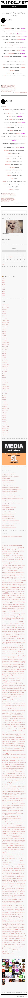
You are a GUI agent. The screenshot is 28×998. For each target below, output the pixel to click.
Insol (15, 718)
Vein (23, 905)
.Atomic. (9, 565)
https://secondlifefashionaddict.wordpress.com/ (11, 523)
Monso (4, 768)
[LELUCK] (5, 938)
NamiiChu (21, 773)
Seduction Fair (17, 824)
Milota (23, 764)
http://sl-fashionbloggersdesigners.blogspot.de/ (11, 503)
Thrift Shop (4, 891)
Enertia (6, 673)
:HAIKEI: (14, 578)
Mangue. (24, 754)
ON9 (3, 785)
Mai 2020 (4, 311)
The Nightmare (11, 883)
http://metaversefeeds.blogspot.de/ (9, 496)
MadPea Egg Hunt (21, 750)
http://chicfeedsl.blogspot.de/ (8, 480)
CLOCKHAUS (17, 634)
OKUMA (13, 782)
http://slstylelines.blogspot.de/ (8, 509)
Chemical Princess (7, 631)
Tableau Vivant (11, 851)
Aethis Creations (18, 584)
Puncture (4, 805)
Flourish (12, 690)
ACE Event (4, 582)
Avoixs (3, 601)
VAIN (15, 903)
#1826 (3, 293)
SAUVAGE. (19, 820)
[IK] (18, 935)
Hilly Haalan (12, 710)
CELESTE (19, 627)
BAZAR (8, 602)
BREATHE (14, 195)
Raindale (4, 808)
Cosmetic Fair (20, 638)
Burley (8, 621)
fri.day (12, 694)
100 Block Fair (12, 577)
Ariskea (23, 595)
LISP (14, 739)
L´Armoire (15, 748)
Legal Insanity (13, 735)
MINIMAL (7, 766)
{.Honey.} (14, 946)
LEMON (20, 735)
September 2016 (5, 391)
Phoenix (9, 793)
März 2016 (4, 402)
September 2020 (5, 307)
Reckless (22, 808)
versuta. (21, 907)
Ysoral (24, 924)
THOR (23, 890)
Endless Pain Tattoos (18, 671)
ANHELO (7, 591)
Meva (19, 760)
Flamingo (8, 688)
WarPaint (10, 90)
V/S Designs (10, 903)
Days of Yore (9, 653)
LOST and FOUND (7, 743)
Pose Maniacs (10, 800)
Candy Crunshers (15, 623)
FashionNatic (15, 685)
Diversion (4, 661)
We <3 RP (7, 914)
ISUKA (15, 720)
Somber (17, 833)
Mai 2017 (4, 377)
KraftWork (9, 728)
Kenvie (7, 726)
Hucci (22, 713)
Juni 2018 (4, 353)
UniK (10, 901)
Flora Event (7, 690)
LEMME (17, 735)
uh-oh (19, 899)
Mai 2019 (4, 333)
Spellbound (15, 836)
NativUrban (20, 775)
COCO (23, 634)
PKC (15, 794)
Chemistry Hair (15, 631)
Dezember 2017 (5, 364)
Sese (10, 827)
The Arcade (10, 857)
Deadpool (9, 656)
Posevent (16, 800)
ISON (12, 720)
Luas (21, 745)
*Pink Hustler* (15, 553)
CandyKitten (9, 625)
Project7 (20, 802)
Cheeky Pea (19, 629)
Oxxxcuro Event (9, 786)
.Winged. (9, 572)
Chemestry (23, 629)
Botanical (17, 618)
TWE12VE (4, 899)
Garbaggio (20, 697)
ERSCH (23, 675)
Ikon (23, 714)
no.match (9, 780)
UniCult (7, 901)
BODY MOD (20, 617)
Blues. (3, 617)
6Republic (17, 574)
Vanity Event (6, 905)
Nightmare (7, 779)
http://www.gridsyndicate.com (8, 516)
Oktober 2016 (5, 390)
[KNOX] (24, 935)
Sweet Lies (13, 849)
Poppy (11, 798)
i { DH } (21, 720)
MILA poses (10, 764)
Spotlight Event (10, 838)
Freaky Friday (4, 694)
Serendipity (19, 825)
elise (14, 667)
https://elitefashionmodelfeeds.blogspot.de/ (10, 520)
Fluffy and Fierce (23, 690)
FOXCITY (19, 692)
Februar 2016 (5, 404)
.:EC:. (8, 562)
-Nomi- (13, 559)
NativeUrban (15, 775)
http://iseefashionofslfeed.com (8, 493)
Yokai (22, 924)
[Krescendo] (10, 936)
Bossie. (14, 618)
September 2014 (5, 432)
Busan (11, 621)
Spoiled (22, 836)
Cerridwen (3, 629)
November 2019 (5, 322)
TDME (13, 855)
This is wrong (19, 890)
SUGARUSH (12, 843)
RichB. (13, 812)
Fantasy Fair (9, 683)
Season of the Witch (20, 822)
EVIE (18, 678)
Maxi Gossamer (13, 755)
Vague (13, 903)
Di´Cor (8, 661)
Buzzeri (20, 622)
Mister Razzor (12, 766)
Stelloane (15, 840)
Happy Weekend (13, 705)
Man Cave (16, 754)
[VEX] (9, 200)
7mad (17, 575)
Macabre (8, 750)
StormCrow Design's (5, 841)
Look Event (19, 741)
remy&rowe (4, 812)
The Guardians (16, 875)
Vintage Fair (18, 909)
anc (3, 591)
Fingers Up (19, 687)
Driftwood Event (18, 662)
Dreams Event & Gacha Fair (10, 662)
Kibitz (10, 726)
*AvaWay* (12, 550)
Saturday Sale (14, 820)
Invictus (3, 720)
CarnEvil (15, 625)
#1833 (3, 280)
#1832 (3, 282)
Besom (4, 608)
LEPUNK (12, 737)
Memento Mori (9, 757)
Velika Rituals (4, 907)
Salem (10, 818)
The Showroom (18, 886)
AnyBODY (9, 86)
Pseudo (8, 803)
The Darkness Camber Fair (7, 866)
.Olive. (22, 568)
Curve (23, 643)
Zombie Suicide (16, 926)
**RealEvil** (5, 550)
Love (21, 743)
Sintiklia (13, 831)
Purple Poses (13, 805)
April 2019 (4, 335)
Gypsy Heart (20, 703)
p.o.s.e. (18, 786)
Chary (7, 629)
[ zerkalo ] (6, 946)
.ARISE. (13, 85)
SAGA (16, 816)
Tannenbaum (22, 853)
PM (21, 794)
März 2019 (4, 337)
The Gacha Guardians (17, 872)
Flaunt (22, 688)
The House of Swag (13, 876)
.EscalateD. (4, 567)
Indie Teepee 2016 (20, 716)
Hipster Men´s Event (17, 710)
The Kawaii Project (15, 878)
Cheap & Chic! (10, 629)
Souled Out (21, 835)
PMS (23, 794)
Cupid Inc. (14, 643)
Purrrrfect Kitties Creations (20, 805)
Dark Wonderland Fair (14, 651)
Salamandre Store (5, 818)
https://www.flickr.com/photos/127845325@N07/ (12, 536)
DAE (7, 647)
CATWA (8, 42)
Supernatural (11, 88)
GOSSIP (8, 703)
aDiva (10, 584)
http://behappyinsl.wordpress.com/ (9, 474)
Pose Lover (19, 798)
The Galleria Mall (5, 873)
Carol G (18, 625)
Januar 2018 (4, 362)
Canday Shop (7, 623)
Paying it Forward (5, 789)
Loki (12, 741)
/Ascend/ (6, 194)
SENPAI (6, 825)
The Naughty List (5, 883)
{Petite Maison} (12, 70)
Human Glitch (4, 714)
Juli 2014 (4, 435)
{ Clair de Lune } (18, 946)
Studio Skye (4, 843)
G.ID (16, 696)
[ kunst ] (9, 186)
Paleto (24, 786)
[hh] (9, 935)
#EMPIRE (19, 545)
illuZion (7, 716)
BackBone (18, 601)
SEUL (12, 827)
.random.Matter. (13, 570)
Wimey (17, 920)
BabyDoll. (13, 601)
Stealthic (10, 840)
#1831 (3, 284)
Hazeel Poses (14, 707)
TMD (18, 891)
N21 (14, 773)
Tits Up (13, 891)
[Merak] (6, 940)
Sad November (6, 816)
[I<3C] (13, 935)
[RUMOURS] (12, 942)
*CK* (6, 551)
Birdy (3, 610)
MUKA (20, 771)
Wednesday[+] (21, 914)
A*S (12, 580)
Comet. (18, 636)
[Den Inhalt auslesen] (2, 276)
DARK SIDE (4, 651)
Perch (8, 791)
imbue (10, 716)
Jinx (24, 722)
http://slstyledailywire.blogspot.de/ (9, 507)
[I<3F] (16, 935)
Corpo (15, 638)
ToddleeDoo (22, 891)
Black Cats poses (9, 611)
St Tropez (23, 841)
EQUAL (9, 675)
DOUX (15, 661)
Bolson (6, 618)
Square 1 (5, 840)
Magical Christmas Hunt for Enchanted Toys (17, 751)
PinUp (12, 794)
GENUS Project (7, 700)
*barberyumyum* (20, 550)
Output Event (4, 786)
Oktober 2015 (5, 410)
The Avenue (16, 856)
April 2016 (4, 401)
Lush (12, 746)
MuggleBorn (15, 771)
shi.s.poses (20, 827)
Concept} (5, 638)
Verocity (8, 907)
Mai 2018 (4, 355)
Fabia (3, 680)
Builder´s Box (4, 621)
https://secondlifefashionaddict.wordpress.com (11, 522)
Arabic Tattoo (16, 595)
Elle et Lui (22, 667)
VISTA (9, 912)
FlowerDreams (17, 690)
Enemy (3, 673)
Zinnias (11, 926)
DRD (19, 661)
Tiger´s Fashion (9, 891)
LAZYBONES (13, 734)
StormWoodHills (16, 841)
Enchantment (9, 671)
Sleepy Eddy (11, 833)
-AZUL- (5, 559)
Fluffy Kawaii (4, 692)
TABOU (4, 853)
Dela (3, 657)
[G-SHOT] (21, 933)
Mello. (19, 755)
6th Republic (21, 574)
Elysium (9, 669)
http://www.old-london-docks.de (8, 518)
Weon (9, 916)
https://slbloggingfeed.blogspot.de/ (9, 527)
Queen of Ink (5, 807)
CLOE (21, 634)
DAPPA (7, 649)
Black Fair (18, 133)
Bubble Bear (13, 619)
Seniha (3, 825)
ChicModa (16, 633)
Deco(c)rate (13, 656)
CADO (3, 623)
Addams (21, 582)
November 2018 (5, 344)
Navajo (8, 777)
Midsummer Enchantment (15, 762)
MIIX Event (24, 762)
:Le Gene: (22, 578)
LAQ (24, 732)
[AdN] (22, 926)
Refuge (14, 810)
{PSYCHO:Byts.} (5, 949)
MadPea (16, 750)
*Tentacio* (13, 555)
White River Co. (16, 918)
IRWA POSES (8, 720)
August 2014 (4, 433)
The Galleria (24, 872)
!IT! (2, 545)
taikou (8, 853)
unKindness (21, 901)
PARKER (20, 788)
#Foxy (4, 548)
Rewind (10, 812)
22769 (16, 577)
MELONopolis (4, 757)
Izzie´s (18, 720)
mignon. (21, 762)
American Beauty (9, 589)
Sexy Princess (15, 827)
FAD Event (7, 680)
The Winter (13, 890)
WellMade (6, 916)
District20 (20, 659)
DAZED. (13, 653)
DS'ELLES (23, 662)
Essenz (7, 677)
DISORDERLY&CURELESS (13, 659)
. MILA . (10, 33)
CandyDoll (22, 623)
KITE (20, 726)
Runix (20, 814)
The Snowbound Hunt (10, 888)
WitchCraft (16, 921)
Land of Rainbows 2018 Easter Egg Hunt (14, 732)
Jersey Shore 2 (14, 722)
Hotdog (17, 713)
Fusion (14, 696)
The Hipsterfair (7, 876)
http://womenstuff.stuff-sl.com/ (8, 514)
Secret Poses (10, 824)
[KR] (14, 936)
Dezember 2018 (5, 342)
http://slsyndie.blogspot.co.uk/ (8, 511)
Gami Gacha (12, 697)
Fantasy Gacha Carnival (16, 683)
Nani (3, 775)
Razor (10, 808)
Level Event (18, 737)
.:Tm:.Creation (20, 563)
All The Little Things (13, 585)
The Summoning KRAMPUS (19, 888)
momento (23, 766)
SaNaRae (4, 820)
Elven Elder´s (5, 669)
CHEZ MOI (7, 633)
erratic (20, 675)
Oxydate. (14, 786)
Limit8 (8, 739)
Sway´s (5, 849)
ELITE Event (17, 667)
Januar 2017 (4, 384)
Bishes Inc (9, 610)
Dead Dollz (4, 656)
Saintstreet (20, 816)
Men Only (15, 757)
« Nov (3, 264)
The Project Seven (7, 885)
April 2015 (4, 419)
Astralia (23, 597)
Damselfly (14, 647)
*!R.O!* (22, 548)
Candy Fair (4, 625)
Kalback (17, 724)
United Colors (15, 901)
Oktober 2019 (5, 324)
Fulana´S (10, 696)
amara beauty (8, 28)
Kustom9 (23, 728)
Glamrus (9, 701)
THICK (16, 890)
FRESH (9, 694)
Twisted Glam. (10, 899)
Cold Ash (7, 636)
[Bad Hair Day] (15, 927)
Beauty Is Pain (10, 604)
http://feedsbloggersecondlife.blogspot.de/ (10, 487)
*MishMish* (9, 553)
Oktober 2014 (5, 430)
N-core (7, 773)
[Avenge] (10, 927)
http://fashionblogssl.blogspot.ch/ (8, 482)
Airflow (22, 584)
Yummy (4, 926)
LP (19, 745)
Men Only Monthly (21, 757)
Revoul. (7, 812)
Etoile (19, 677)
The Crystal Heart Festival (13, 864)
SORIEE (14, 835)
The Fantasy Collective (18, 870)
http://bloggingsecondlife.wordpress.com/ (10, 476)
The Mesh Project (22, 881)
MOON (7, 768)
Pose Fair (15, 798)
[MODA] (13, 940)
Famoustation (4, 683)
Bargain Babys (4, 602)
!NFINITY (5, 545)
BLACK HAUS (10, 613)
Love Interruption (9, 745)
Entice (12, 673)
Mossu (17, 769)
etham (16, 677)
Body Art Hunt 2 (11, 617)
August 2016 (4, 393)
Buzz (16, 621)
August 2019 (4, 327)
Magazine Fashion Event (6, 751)
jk (2, 724)
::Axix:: (3, 578)
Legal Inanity (8, 735)
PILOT (15, 793)
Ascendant (7, 597)
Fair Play (10, 680)
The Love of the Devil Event (18, 880)
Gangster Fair (16, 697)
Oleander (17, 782)
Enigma (9, 673)
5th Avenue (13, 574)
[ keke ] (22, 935)
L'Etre (14, 731)
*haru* (16, 551)
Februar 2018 (5, 360)
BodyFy (16, 617)
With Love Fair (21, 921)
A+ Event (15, 580)
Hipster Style (23, 710)
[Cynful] (16, 929)
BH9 (16, 608)
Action (10, 582)
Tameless (13, 853)
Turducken (22, 897)
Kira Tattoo (18, 726)
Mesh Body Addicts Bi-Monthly (19, 758)
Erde (18, 675)
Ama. (9, 587)
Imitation (14, 716)
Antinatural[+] (18, 591)
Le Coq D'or (21, 734)
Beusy (11, 608)
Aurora (12, 599)
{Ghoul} (22, 946)
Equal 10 (13, 675)
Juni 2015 (4, 415)
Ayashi (5, 601)
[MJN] (9, 940)
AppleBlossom (16, 593)
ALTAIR (23, 585)
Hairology (7, 705)
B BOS (11, 602)
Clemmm (13, 634)
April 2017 (4, 379)
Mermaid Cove (10, 758)
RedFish (3, 810)
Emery (12, 669)
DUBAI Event (5, 664)
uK (3, 64)
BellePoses (5, 195)
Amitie (14, 589)
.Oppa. (3, 570)
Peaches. (10, 790)
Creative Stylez (8, 642)
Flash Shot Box (13, 688)
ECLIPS (23, 666)
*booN (3, 551)
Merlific (5, 758)
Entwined (15, 673)
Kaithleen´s (13, 724)
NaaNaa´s (17, 773)
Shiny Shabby (6, 829)
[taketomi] (16, 942)
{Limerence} (3, 91)
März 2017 (4, 380)
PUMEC (14, 803)
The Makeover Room (9, 881)
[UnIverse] (20, 942)
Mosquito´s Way (12, 770)
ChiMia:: (20, 633)
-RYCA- (20, 559)
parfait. (18, 788)
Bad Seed (23, 601)
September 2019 (5, 326)
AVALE (17, 599)
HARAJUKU (20, 705)
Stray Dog (20, 841)
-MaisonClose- (9, 559)
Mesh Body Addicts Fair (8, 760)
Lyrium (11, 748)
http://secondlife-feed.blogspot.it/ (8, 501)
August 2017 (4, 371)
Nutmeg (19, 780)
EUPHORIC (5, 678)
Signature (4, 831)
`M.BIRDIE (10, 946)
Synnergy (4, 851)
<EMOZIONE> (6, 56)
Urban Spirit (13, 902)
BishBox (6, 610)
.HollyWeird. (12, 567)
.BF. (12, 565)
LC (17, 734)
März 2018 (4, 358)
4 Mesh (5, 574)
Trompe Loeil (19, 895)
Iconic (11, 714)
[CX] (12, 929)
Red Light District (9, 810)
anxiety (23, 591)
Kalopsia (21, 724)
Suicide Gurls (20, 845)
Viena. (6, 909)
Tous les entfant (9, 893)
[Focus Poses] (14, 933)
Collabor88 (13, 636)
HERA (9, 710)
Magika (4, 754)
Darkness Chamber (22, 649)
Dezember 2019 (5, 320)
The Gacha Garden (7, 872)
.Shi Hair (20, 570)
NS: (17, 780)
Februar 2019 (5, 338)
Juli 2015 (4, 413)
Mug (12, 771)
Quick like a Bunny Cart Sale (14, 807)
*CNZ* (14, 551)
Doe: (11, 661)
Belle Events (5, 606)
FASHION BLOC (5, 685)
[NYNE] (16, 940)
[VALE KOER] (6, 944)
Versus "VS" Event (15, 907)
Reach (16, 808)
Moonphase (22, 768)
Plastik (17, 794)
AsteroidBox (18, 597)
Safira (12, 816)
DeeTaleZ (7, 109)
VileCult (9, 909)
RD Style (13, 808)
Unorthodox (4, 902)
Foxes (23, 692)
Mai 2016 (4, 399)
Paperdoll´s (6, 88)
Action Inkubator (15, 582)
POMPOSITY (6, 798)
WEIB (3, 916)
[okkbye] (10, 119)
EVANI (9, 678)
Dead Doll (22, 653)
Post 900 (9, 101)
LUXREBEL (22, 746)
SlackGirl (5, 833)
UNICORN (4, 901)
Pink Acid (22, 793)
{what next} (8, 170)
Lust (13, 746)
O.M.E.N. (22, 780)
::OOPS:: (10, 578)
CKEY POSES (8, 634)
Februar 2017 (5, 382)
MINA (3, 766)
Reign (17, 810)
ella (19, 667)
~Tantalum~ (12, 953)
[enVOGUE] (4, 933)
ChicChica (11, 633)
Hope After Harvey (9, 713)
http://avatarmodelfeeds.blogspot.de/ (9, 472)
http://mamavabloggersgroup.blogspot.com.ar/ (11, 494)
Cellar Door (23, 627)
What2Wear (21, 916)
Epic (23, 673)
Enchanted (4, 671)
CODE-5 (4, 636)
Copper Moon (10, 638)
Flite (3, 690)
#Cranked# (13, 545)
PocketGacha (5, 796)
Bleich (18, 613)
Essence (3, 677)
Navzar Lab (19, 777)
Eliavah (11, 667)
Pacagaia (21, 786)
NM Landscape (4, 780)
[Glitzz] (6, 935)
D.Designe (4, 647)
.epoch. (23, 565)
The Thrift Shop (6, 890)
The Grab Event (10, 875)
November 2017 (5, 366)
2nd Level (21, 572)
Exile (23, 678)
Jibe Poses (22, 722)
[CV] (10, 929)
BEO (24, 606)
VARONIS (19, 905)
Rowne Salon (16, 814)
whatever (3, 918)
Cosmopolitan (23, 138)
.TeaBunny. (4, 572)
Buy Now (13, 621)
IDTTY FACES (17, 714)
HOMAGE (18, 712)
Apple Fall (22, 593)
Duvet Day (22, 664)
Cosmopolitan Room (19, 640)
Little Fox (7, 741)
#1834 (3, 278)
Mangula (4, 755)
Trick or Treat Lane (14, 895)
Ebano (9, 666)
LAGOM (19, 731)
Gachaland (4, 697)
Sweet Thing (17, 849)
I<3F (7, 714)
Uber (16, 899)
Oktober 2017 (5, 368)
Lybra (3, 748)
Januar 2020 (4, 318)
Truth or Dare (18, 897)
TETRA (17, 855)
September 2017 (5, 369)
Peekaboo (4, 791)
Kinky (14, 726)
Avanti (21, 599)
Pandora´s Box (4, 788)
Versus (11, 907)
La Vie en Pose (7, 734)
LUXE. (15, 746)
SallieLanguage (14, 818)
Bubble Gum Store (18, 619)
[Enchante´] (19, 931)
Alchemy (8, 585)
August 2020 (4, 309)
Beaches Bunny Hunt (16, 602)
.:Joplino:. (11, 563)
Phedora (4, 793)
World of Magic (18, 923)
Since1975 (9, 831)
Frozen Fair (6, 696)
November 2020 (5, 304)
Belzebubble (17, 606)
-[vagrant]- (18, 561)
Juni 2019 (4, 331)
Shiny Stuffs (13, 829)
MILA (4, 764)
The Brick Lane (9, 860)
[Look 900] (3, 106)
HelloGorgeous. (13, 709)
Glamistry (5, 702)
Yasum (19, 924)
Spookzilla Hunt (4, 838)
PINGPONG (19, 793)
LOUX (19, 743)
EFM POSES (4, 667)
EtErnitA (10, 677)
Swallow (20, 847)
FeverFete (5, 687)
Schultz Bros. (15, 822)
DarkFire (17, 649)
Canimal (12, 625)
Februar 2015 (5, 422)
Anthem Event (12, 591)
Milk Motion (17, 764)
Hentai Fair (5, 710)
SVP (18, 847)
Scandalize (8, 822)
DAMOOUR (10, 647)
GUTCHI (14, 703)
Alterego (5, 587)
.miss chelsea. (17, 568)
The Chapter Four (18, 31)
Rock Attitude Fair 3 (20, 813)
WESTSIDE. (13, 916)
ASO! (11, 597)
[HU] (11, 935)
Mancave (21, 754)
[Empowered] (14, 931)
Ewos (21, 678)
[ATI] (8, 927)
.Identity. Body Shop (19, 567)
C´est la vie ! (15, 646)
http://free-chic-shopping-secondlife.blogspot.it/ (11, 489)
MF (21, 760)
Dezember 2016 (5, 386)
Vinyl (22, 909)
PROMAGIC (4, 803)
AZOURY (9, 601)
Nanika (5, 775)
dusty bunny (3, 198)
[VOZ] (19, 944)
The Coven (14, 863)
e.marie (6, 666)
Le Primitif (8, 737)
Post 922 (9, 20)
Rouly (12, 814)
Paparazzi (9, 788)
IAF (9, 714)
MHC (3, 762)
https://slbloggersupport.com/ (8, 525)
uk (3, 67)
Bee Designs (16, 604)
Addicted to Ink (5, 584)
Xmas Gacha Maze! (9, 924)
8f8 (18, 575)
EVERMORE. (12, 678)
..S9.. (21, 561)
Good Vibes (4, 703)
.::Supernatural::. (11, 53)
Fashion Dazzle (10, 685)
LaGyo (23, 730)
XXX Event (14, 924)
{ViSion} (4, 952)
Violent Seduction (5, 910)
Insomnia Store (21, 718)
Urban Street (17, 902)
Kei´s (5, 726)
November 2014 (5, 428)
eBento (13, 666)
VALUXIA (21, 903)
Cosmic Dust (4, 640)
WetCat (17, 916)
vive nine (12, 912)
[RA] (3, 942)
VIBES (3, 909)
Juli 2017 (4, 373)
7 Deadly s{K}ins (11, 575)
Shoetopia (22, 829)
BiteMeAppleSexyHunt (15, 610)
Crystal (13, 642)
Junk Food (6, 724)
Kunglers (18, 728)
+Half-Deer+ (5, 75)
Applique (19, 122)
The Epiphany (8, 870)
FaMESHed (7, 87)
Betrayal (8, 608)
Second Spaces (4, 824)
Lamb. (4, 733)
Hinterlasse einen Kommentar (21, 92)
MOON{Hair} (4, 770)
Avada (14, 599)
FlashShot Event (18, 688)
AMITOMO (17, 589)
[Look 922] (3, 25)
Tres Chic (2, 200)
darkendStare (12, 649)
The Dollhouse (15, 868)
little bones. (19, 739)
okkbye (8, 199)
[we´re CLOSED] (22, 944)
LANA (7, 732)
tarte (3, 855)
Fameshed (21, 61)
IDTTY (14, 714)
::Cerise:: (6, 578)
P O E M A (17, 796)
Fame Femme (18, 680)
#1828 (3, 289)
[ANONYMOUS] (4, 927)
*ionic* (12, 178)
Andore (5, 591)
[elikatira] (9, 931)
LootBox (23, 741)
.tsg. (6, 572)
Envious (20, 673)
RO (8, 813)
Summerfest (4, 847)
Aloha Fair (19, 585)
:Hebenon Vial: (19, 578)
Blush (6, 617)
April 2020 (4, 313)
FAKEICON (14, 680)
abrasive (19, 580)
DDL (16, 653)
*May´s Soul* (4, 553)
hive (3, 712)
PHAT (23, 791)
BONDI (11, 618)
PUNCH (23, 803)
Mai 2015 (4, 417)
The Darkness (21, 864)
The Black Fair (16, 858)
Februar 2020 (5, 316)
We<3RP (12, 914)
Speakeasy (10, 836)
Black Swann (15, 613)
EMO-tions (17, 669)
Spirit (19, 836)
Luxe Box (18, 746)
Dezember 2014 (5, 426)
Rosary (9, 814)
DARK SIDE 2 (8, 651)
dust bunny (11, 189)
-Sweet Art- (8, 561)
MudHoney (9, 771)
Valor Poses (18, 903)
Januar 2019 (4, 340)
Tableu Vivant (18, 850)
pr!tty (13, 802)
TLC (16, 891)
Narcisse (10, 775)
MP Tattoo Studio (5, 771)
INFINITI (11, 718)
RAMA (8, 808)
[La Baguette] (20, 936)
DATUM (21, 651)
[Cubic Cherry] (6, 929)
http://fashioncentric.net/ (7, 483)
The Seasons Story (14, 885)
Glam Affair (22, 700)
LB (16, 734)
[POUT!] (23, 940)
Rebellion (18, 808)
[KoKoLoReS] (4, 936)
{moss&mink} (13, 948)
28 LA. (20, 575)
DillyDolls (17, 657)
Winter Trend (5, 921)
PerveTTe (11, 791)
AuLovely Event (7, 599)
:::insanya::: (20, 577)
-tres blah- (8, 73)
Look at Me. (14, 741)
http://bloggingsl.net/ (6, 478)
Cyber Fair (10, 645)
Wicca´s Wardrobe (13, 920)
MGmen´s (23, 760)
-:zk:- (3, 559)
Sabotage (22, 814)
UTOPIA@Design (5, 903)
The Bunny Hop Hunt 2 (16, 860)
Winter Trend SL (11, 921)
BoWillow (4, 619)
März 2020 (4, 315)
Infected (8, 718)
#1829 (3, 288)
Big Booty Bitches (21, 608)
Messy (16, 760)
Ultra (23, 899)
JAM (7, 722)
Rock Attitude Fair (13, 813)
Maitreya (11, 45)
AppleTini (3, 595)
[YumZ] (13, 90)
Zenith (7, 926)
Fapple (22, 683)
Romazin (3, 814)
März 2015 (4, 421)
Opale (6, 785)
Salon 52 (19, 818)
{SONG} (13, 950)
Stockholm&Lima (21, 840)
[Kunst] (6, 200)
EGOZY (8, 667)
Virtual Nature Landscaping (13, 910)
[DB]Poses (21, 929)
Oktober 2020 (5, 305)
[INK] (19, 935)
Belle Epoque (22, 604)
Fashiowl (20, 685)
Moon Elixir (17, 768)
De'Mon (19, 653)
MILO (21, 764)
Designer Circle (12, 657)
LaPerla (22, 732)
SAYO (22, 820)
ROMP (6, 814)
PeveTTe (20, 791)
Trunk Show (9, 897)
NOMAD (14, 780)
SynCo (22, 849)
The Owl (16, 883)
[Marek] (3, 940)
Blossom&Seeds (13, 615)
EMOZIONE (3, 87)
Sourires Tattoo (5, 836)
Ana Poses (22, 589)
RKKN (23, 812)
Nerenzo (24, 777)
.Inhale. (4, 568)
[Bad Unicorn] (20, 927)
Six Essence (18, 831)
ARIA (20, 595)
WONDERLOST (13, 923)
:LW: (3, 580)
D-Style (20, 646)
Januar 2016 (4, 406)
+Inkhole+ (12, 557)
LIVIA (10, 741)
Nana (24, 773)
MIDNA (10, 762)
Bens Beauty (21, 606)
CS (5, 643)
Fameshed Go (13, 682)
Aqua (13, 595)
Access (23, 580)
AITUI (25, 584)
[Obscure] (20, 940)
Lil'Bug (23, 737)
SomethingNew (6, 835)
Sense (9, 825)
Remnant (21, 810)
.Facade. (7, 567)
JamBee (9, 722)
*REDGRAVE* (6, 555)
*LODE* (22, 551)
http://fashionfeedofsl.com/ (7, 485)
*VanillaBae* (20, 555)
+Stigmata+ (22, 557)
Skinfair (23, 831)
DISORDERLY (6, 659)
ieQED (21, 714)
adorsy (13, 584)
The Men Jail (16, 881)
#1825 (3, 295)
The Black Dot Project (8, 858)
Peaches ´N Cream (18, 789)
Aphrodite (11, 593)
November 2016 (5, 388)
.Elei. (21, 565)
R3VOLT (21, 807)
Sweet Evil (9, 849)
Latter (3, 734)
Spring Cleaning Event (17, 838)
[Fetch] (9, 933)
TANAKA (16, 853)
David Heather (4, 653)
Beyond (14, 608)
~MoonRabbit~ (6, 953)
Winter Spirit (22, 920)
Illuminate (4, 716)
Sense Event (13, 825)
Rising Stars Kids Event (18, 812)
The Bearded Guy (22, 856)
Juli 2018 (4, 351)
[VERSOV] (12, 944)
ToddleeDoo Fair (4, 893)
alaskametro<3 (4, 585)
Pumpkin (18, 803)
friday (15, 694)
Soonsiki (11, 835)
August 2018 (4, 349)
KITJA (23, 726)
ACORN (7, 582)
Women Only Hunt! (6, 923)
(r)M (19, 547)
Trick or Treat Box (8, 895)
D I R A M (20, 657)
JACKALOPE (4, 722)
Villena (12, 909)
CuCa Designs (9, 643)
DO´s (17, 661)
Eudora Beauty (22, 677)
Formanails (12, 692)
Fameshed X (19, 682)
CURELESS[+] (19, 643)
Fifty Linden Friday (13, 687)
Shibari (23, 827)
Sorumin (17, 835)
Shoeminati (17, 829)
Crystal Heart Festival (17, 642)
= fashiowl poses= (9, 580)
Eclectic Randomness (18, 666)
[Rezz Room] (7, 942)
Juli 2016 (4, 395)
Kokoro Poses (4, 728)
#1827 (3, 291)
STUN (8, 843)
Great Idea (11, 703)
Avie (24, 599)
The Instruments (8, 878)
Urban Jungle (9, 902)
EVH (16, 678)
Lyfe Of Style (8, 748)
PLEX (20, 794)
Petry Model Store (16, 791)
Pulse (11, 803)
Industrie (4, 718)
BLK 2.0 (21, 613)
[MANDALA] (20, 938)
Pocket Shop (12, 796)
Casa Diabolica (7, 627)
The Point (20, 883)
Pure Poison (8, 805)
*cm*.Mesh (10, 551)
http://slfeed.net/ (5, 505)
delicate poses (6, 657)
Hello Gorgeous (5, 708)
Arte (2, 195)
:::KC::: (23, 577)
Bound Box (21, 618)
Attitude (3, 599)
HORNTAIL (14, 713)
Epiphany (25, 136)
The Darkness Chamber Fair (16, 866)
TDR (15, 855)
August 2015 (4, 412)
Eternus (13, 677)
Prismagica (16, 802)
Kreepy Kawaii (14, 728)
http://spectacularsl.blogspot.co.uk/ (9, 512)
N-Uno (11, 773)
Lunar (10, 746)
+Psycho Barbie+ (17, 557)
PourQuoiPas (20, 800)
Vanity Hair (13, 905)
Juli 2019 (4, 329)
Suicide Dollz (12, 845)
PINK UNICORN (8, 794)
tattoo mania (8, 855)
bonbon (9, 618)
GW (17, 703)
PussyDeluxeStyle (9, 276)
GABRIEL (19, 696)
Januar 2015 (4, 424)
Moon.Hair (12, 768)
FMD (8, 692)
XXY (17, 924)
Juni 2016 (4, 397)
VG (24, 907)
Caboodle (24, 621)
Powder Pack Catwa (7, 802)
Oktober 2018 (5, 346)
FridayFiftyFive (18, 694)
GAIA (8, 697)
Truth (14, 897)
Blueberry (22, 615)
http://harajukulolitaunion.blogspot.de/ (9, 491)
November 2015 (5, 408)
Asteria (13, 597)
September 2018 (5, 348)
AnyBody (19, 39)
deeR (17, 656)
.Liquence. (12, 568)
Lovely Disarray (16, 745)
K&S (9, 724)
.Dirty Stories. (16, 565)
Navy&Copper (9, 113)
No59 (12, 780)
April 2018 (4, 357)
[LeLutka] (11, 938)
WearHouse (16, 914)
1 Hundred (17, 572)
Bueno (23, 619)
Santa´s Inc (10, 820)
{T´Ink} (17, 949)
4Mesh (9, 574)
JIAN (19, 722)
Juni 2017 (4, 375)
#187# (8, 545)
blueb (17, 615)
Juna (3, 724)
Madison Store (12, 750)
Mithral (15, 766)
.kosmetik (8, 568)
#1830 (3, 286)
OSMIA (11, 784)
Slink (14, 833)
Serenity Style (5, 827)
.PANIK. (6, 570)
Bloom (7, 615)
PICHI (13, 793)
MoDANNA (19, 766)
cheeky (14, 629)
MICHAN (6, 762)
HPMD (20, 713)
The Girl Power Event (13, 873)
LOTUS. (15, 743)
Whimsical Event (9, 918)
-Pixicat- (16, 559)
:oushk (5, 580)
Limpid (12, 739)
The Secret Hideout (10, 886)
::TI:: (12, 578)
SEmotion (22, 824)
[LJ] (15, 938)
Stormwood (11, 841)
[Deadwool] (4, 931)
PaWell (24, 788)
